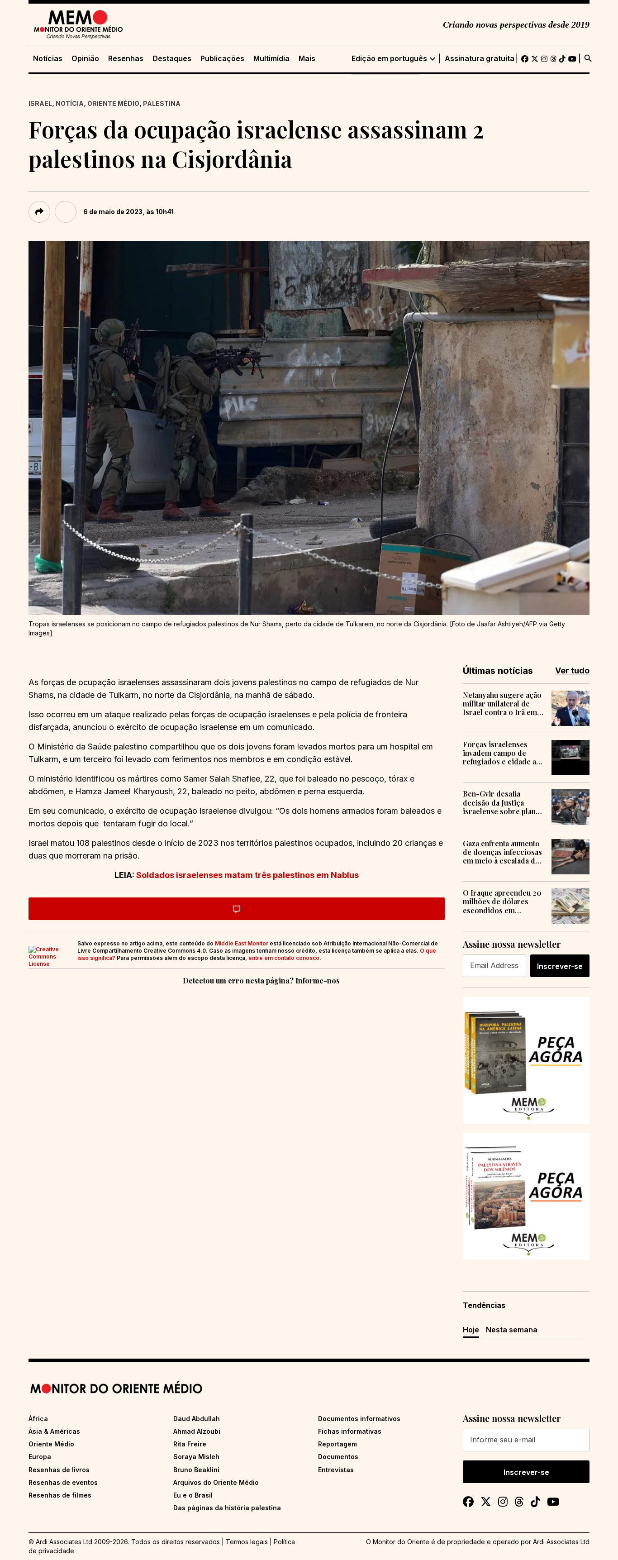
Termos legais (247, 1542)
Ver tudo (572, 670)
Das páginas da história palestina (227, 1508)
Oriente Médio (113, 103)
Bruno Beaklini (196, 1470)
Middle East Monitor (241, 943)
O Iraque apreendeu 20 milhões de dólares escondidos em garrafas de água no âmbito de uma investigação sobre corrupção (502, 901)
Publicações (222, 58)
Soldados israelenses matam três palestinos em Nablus (247, 875)
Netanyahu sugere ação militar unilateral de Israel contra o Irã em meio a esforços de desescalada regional (502, 704)
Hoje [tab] (471, 1329)
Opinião (85, 58)
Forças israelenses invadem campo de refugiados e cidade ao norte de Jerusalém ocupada (502, 753)
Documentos (338, 1456)
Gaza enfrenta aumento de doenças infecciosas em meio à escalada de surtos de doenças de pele (502, 852)
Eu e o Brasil (193, 1495)
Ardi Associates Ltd (561, 1542)
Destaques (171, 58)
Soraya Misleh (196, 1456)
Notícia (70, 103)
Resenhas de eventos (63, 1482)
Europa (40, 1456)
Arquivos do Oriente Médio (216, 1482)
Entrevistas (336, 1470)
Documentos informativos (359, 1418)
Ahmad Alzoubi (196, 1431)
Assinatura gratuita (479, 58)
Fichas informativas (349, 1431)
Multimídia (271, 58)
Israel (40, 103)
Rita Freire (189, 1444)
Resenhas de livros (59, 1470)
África (38, 1418)
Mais (307, 58)
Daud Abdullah (196, 1418)
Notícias (47, 58)
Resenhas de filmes (60, 1495)
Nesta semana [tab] (511, 1329)
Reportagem (337, 1444)
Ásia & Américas (54, 1431)
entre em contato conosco (283, 957)
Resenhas (125, 58)
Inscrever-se (560, 966)
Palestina (162, 103)
